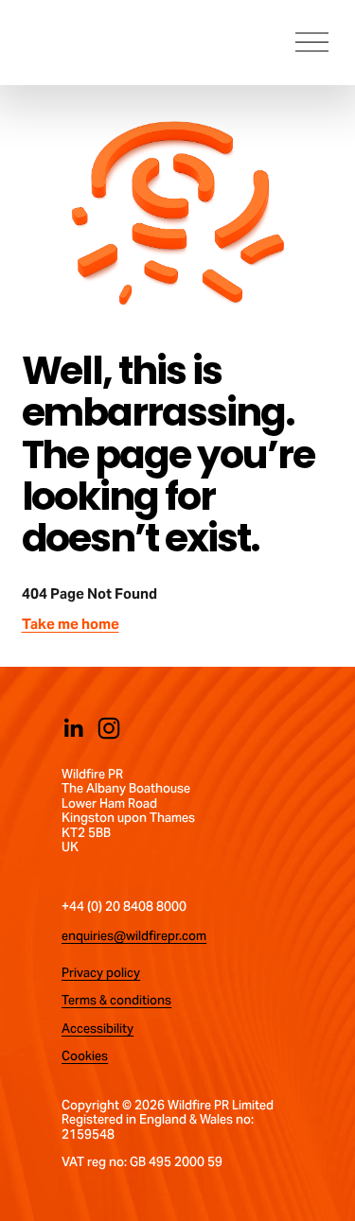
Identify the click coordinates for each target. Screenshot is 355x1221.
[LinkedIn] (73, 728)
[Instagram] (109, 728)
